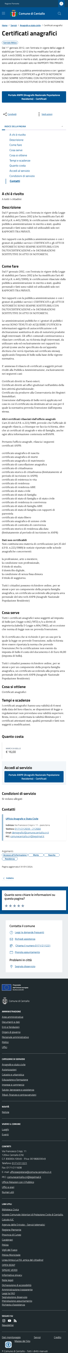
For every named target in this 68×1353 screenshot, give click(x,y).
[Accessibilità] (8, 1344)
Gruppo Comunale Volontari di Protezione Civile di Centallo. (32, 1214)
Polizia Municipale (11, 1255)
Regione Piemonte (12, 3)
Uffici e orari (8, 1187)
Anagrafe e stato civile (30, 25)
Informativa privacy (12, 1275)
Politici (5, 1042)
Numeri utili (8, 1192)
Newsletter (8, 1325)
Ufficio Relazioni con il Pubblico (18, 1182)
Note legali (7, 1280)
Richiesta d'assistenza (13, 1305)
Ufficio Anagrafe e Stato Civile (22, 819)
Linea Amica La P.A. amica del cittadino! (22, 1260)
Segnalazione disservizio (14, 1297)
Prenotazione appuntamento (17, 1301)
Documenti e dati (11, 1022)
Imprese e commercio (13, 1085)
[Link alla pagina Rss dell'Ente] (15, 1321)
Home (4, 25)
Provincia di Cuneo (11, 1235)
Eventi (5, 1134)
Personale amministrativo (15, 1037)
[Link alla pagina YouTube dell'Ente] (9, 1321)
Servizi (14, 25)
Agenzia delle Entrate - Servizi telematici (23, 1224)
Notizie (5, 1112)
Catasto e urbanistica (13, 1074)
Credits (57, 1337)
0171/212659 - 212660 (28, 829)
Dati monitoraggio (11, 1337)
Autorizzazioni (9, 1069)
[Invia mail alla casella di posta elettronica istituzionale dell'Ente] (30, 1171)
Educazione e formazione (15, 1079)
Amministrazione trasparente (17, 1289)
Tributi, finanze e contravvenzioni (19, 1095)
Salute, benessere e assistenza (18, 1090)
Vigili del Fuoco (9, 1250)
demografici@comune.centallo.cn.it (30, 832)
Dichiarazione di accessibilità (16, 1285)
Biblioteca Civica (10, 1209)
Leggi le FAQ (8, 1293)
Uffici (4, 1047)
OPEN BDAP (8, 1265)
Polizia (5, 1245)
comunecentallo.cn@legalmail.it (27, 836)
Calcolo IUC (8, 1219)
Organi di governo (11, 1032)
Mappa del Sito (22, 1341)
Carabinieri (7, 1240)
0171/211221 (19, 1163)
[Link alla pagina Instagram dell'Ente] (4, 1321)
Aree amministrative (12, 1017)
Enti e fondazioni (10, 1027)
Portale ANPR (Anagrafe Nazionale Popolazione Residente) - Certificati (34, 97)
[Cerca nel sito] (58, 13)
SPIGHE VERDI (9, 1270)
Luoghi (5, 1129)
